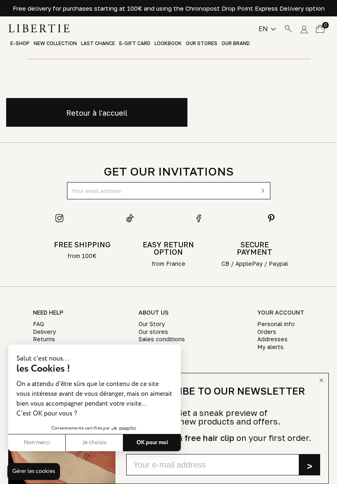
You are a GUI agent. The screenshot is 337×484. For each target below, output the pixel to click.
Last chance (98, 43)
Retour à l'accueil (96, 112)
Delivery (44, 331)
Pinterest (271, 218)
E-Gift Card (134, 43)
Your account (280, 312)
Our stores (201, 43)
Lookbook (168, 43)
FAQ (38, 323)
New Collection (55, 43)
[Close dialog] (321, 380)
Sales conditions (161, 339)
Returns (44, 339)
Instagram (59, 218)
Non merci (37, 442)
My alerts (270, 346)
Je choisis (94, 442)
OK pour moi (152, 442)
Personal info (276, 323)
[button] (33, 471)
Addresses (272, 339)
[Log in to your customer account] (304, 28)
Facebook (200, 218)
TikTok (130, 218)
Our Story (151, 323)
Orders (266, 331)
